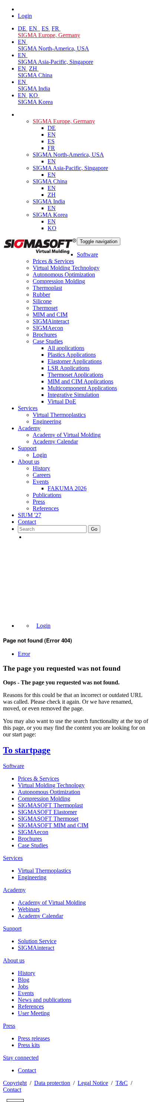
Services (28, 408)
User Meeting (34, 1013)
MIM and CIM (50, 314)
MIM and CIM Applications (80, 381)
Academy (29, 428)
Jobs (23, 986)
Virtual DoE (62, 401)
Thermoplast (47, 288)
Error (24, 654)
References (46, 508)
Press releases (34, 1038)
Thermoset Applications (75, 375)
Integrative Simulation (73, 395)
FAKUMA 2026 (67, 488)
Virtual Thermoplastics (59, 415)
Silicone (42, 301)
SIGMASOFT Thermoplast (50, 805)
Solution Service (37, 941)
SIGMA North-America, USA (53, 48)
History (41, 468)
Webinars (29, 909)
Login (40, 455)
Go (94, 529)
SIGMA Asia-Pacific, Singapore (55, 62)
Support (27, 448)
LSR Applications (68, 368)
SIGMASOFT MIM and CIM (53, 825)
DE (22, 28)
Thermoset (45, 308)
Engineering (47, 421)
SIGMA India (34, 88)
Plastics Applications (72, 354)
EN (34, 28)
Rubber (41, 294)
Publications (47, 495)
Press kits (29, 1045)
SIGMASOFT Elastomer (47, 812)
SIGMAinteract (51, 321)
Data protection (52, 1083)
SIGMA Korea (35, 102)
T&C (121, 1083)
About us (28, 461)
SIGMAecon (33, 832)
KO (34, 95)
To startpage (27, 750)
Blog (23, 980)
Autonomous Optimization (64, 274)
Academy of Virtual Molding (67, 435)
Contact (27, 522)
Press (39, 501)
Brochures (45, 334)
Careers (42, 475)
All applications (66, 348)
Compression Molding (59, 281)
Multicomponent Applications (82, 388)
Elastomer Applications (75, 361)
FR (56, 28)
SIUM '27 (29, 515)
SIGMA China (35, 75)
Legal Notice (93, 1083)
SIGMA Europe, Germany (49, 35)
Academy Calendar (55, 441)
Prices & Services (53, 261)
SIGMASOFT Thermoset (48, 818)
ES (46, 28)
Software (87, 254)
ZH (34, 68)
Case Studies (48, 341)
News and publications (44, 1000)
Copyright (15, 1083)
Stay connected (21, 1057)
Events (41, 481)
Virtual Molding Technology (66, 268)
